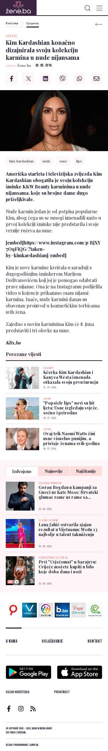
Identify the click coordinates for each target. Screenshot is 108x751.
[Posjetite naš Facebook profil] (9, 709)
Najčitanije (86, 471)
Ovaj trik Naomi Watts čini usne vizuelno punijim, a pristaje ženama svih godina (71, 438)
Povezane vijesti (23, 354)
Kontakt (95, 641)
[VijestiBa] (29, 610)
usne (63, 161)
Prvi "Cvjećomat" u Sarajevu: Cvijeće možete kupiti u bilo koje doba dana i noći (68, 566)
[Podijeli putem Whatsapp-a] (79, 78)
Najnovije (54, 471)
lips (79, 161)
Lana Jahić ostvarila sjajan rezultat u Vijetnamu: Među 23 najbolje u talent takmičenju (68, 529)
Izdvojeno (21, 471)
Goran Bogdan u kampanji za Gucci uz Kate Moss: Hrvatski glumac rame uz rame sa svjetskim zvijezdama (68, 492)
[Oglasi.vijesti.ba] (13, 610)
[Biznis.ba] (62, 610)
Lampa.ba (33, 745)
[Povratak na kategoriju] (98, 24)
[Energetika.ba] (94, 610)
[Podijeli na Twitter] (28, 78)
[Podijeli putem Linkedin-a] (45, 78)
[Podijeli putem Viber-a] (62, 78)
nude (47, 161)
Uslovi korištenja (17, 692)
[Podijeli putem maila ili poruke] (96, 78)
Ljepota (32, 23)
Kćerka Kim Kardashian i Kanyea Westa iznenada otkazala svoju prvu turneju (70, 377)
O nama (12, 641)
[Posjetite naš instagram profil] (21, 709)
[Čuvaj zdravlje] (78, 610)
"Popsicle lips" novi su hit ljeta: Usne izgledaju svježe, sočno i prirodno (70, 407)
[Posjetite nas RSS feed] (33, 709)
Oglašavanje (52, 641)
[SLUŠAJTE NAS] (45, 610)
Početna (12, 23)
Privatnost (62, 692)
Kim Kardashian (21, 161)
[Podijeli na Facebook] (11, 78)
